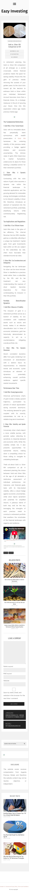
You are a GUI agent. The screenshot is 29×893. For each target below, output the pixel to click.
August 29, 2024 (14, 582)
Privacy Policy (14, 886)
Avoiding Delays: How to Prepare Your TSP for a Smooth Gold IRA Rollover (14, 814)
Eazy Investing (14, 11)
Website (6, 681)
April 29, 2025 (14, 605)
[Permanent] (14, 577)
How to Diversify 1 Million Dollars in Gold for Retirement (14, 580)
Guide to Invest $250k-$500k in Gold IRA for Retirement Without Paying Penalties (14, 626)
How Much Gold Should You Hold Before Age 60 (13, 836)
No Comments (14, 57)
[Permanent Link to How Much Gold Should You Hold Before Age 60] (14, 827)
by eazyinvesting (14, 54)
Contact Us (2, 886)
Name (8, 666)
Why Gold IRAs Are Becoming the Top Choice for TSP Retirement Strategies (13, 857)
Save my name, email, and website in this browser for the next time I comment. (14, 695)
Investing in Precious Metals (14, 41)
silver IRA (11, 552)
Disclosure (8, 886)
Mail (7, 673)
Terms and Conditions (23, 886)
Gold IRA (22, 138)
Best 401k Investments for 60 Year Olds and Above (15, 603)
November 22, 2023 (14, 51)
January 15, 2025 (14, 628)
